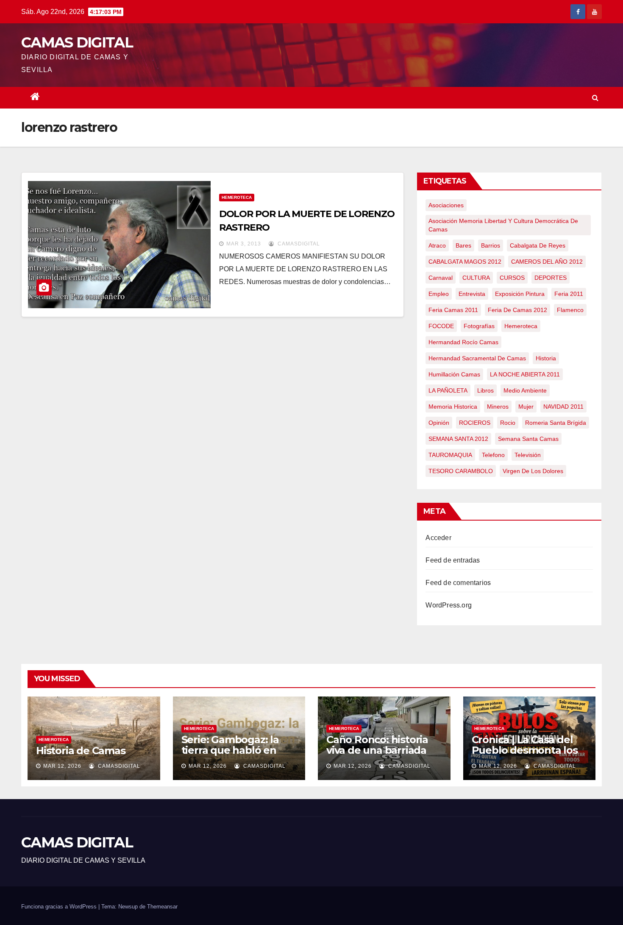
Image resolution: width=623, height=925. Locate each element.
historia (546, 358)
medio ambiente (525, 390)
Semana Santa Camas (528, 438)
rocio (507, 422)
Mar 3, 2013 (243, 244)
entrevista (472, 293)
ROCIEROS (474, 422)
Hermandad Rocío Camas (463, 342)
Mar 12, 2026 (62, 766)
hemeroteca (520, 326)
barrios (490, 245)
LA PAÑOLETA (447, 390)
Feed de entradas (453, 560)
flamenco (570, 309)
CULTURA (476, 277)
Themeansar (162, 906)
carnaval (440, 277)
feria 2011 (568, 293)
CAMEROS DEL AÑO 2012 (547, 261)
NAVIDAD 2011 (563, 406)
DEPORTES (550, 277)
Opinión (438, 422)
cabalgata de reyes (537, 245)
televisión (528, 454)
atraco (437, 245)
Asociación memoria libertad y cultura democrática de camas (503, 225)
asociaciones (446, 205)
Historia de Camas (80, 750)
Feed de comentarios (458, 582)
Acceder (438, 537)
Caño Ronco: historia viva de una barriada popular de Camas (377, 750)
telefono (493, 454)
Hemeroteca (237, 197)
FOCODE (441, 326)
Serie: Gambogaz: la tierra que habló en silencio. (230, 750)
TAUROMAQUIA (450, 454)
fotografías (479, 326)
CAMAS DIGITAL (77, 42)
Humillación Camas (454, 374)
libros (485, 390)
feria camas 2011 (453, 309)
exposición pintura (520, 293)
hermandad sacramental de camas (477, 358)
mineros (498, 406)
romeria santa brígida (555, 422)
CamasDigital (298, 244)
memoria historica (452, 406)
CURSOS (512, 277)
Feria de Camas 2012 (517, 309)
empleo (438, 293)
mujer (526, 406)
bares (463, 245)
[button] (595, 97)
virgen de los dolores (533, 471)
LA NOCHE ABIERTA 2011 (525, 374)
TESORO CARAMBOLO (460, 471)
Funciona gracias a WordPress (59, 906)
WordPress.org (449, 605)
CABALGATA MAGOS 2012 (464, 261)
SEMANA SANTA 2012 (458, 438)
